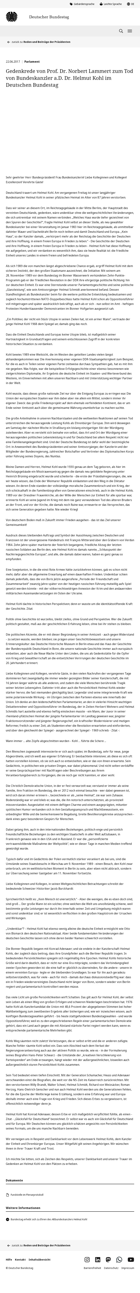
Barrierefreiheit (92, 1268)
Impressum (127, 1268)
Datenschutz (111, 1268)
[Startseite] (37, 17)
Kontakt (20, 1259)
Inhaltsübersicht (39, 1259)
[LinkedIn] (97, 1260)
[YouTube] (131, 1260)
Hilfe (9, 1259)
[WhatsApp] (119, 1260)
